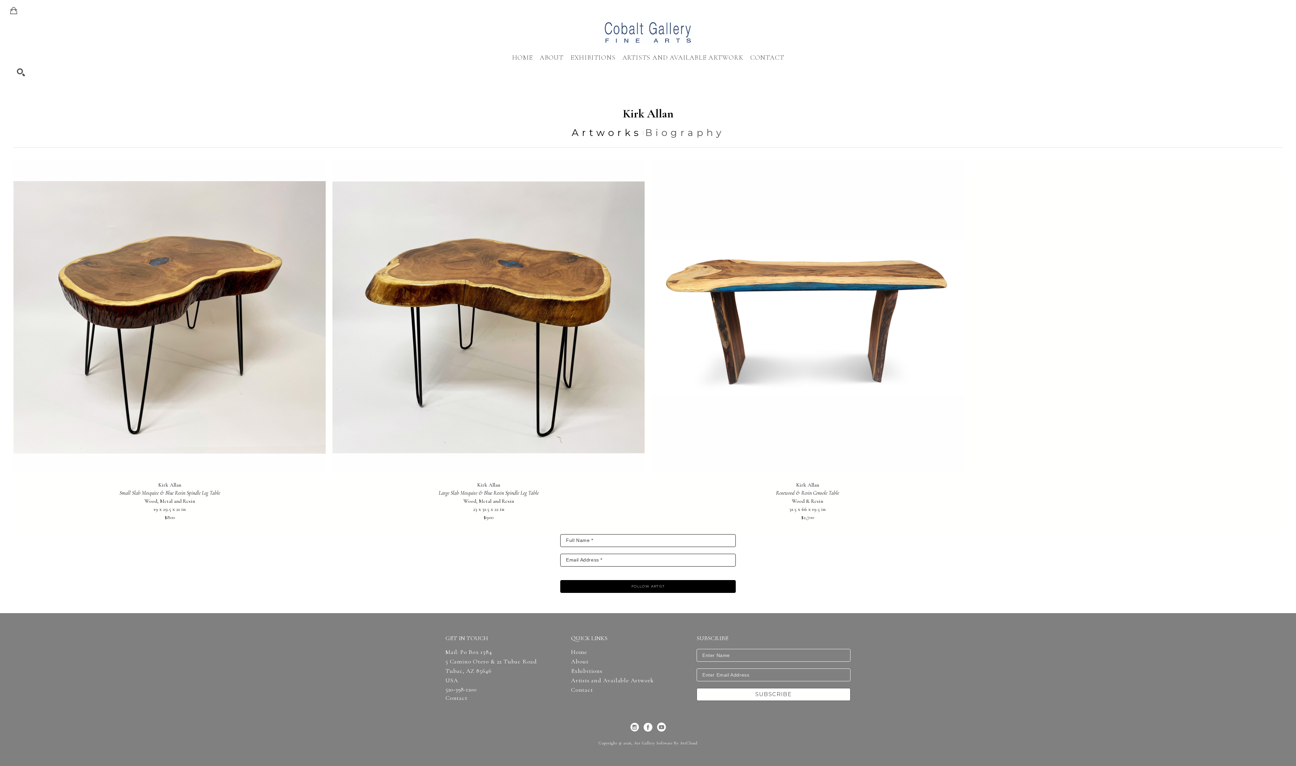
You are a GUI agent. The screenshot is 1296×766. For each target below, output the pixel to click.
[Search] (21, 73)
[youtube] (661, 727)
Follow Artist (648, 586)
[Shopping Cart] (13, 11)
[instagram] (634, 727)
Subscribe (773, 694)
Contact (456, 698)
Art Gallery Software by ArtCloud (666, 743)
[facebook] (648, 727)
